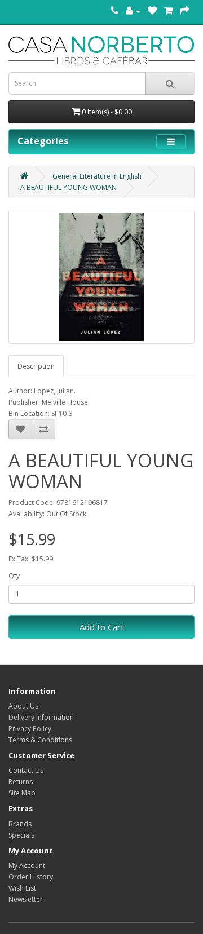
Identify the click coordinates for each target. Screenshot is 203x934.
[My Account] (133, 11)
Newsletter (25, 899)
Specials (21, 835)
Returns (20, 781)
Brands (20, 824)
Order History (30, 877)
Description (36, 366)
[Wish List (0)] (152, 11)
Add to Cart (102, 626)
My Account (26, 865)
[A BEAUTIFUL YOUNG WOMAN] (101, 277)
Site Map (22, 793)
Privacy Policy (29, 728)
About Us (23, 706)
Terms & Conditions (40, 740)
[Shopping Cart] (168, 11)
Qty (14, 576)
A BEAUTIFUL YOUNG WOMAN (68, 187)
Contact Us (25, 770)
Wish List (22, 888)
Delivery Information (41, 717)
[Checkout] (184, 11)
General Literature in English (97, 176)
